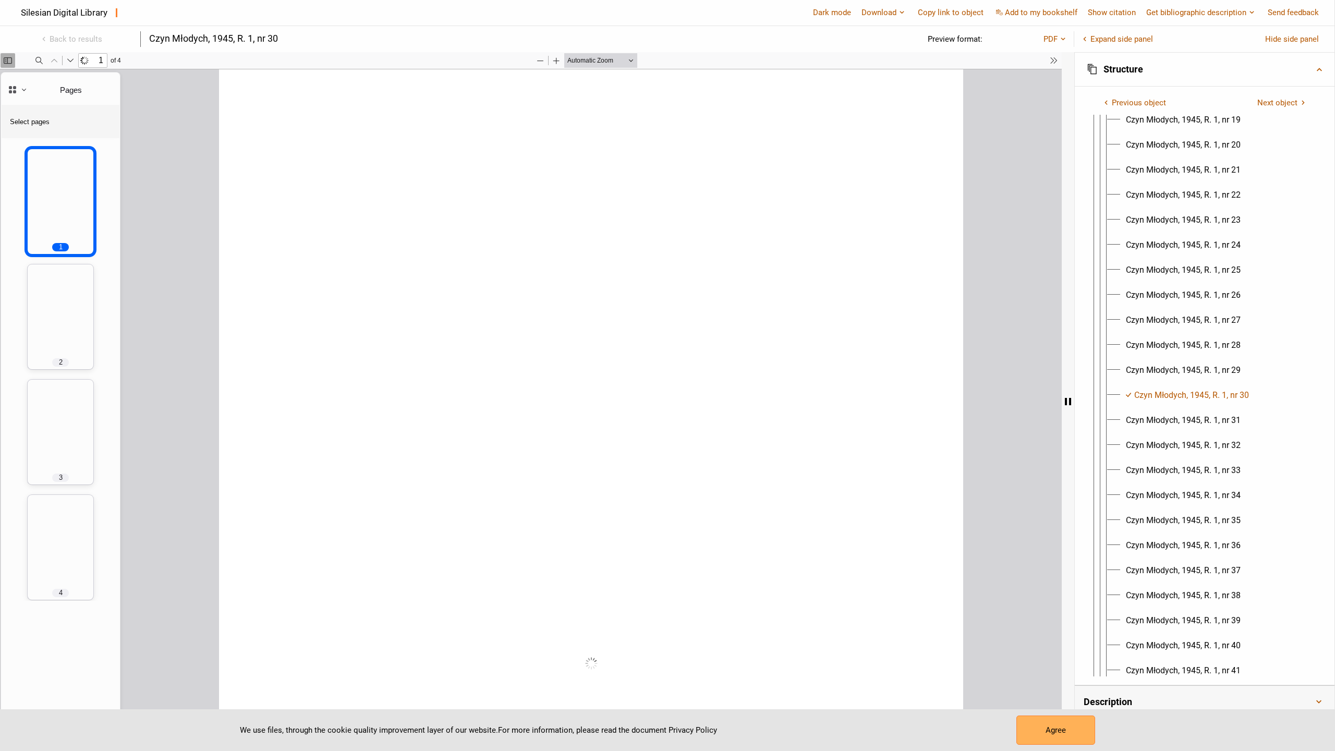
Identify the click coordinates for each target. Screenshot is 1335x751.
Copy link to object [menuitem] (951, 12)
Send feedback (1293, 12)
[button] (1204, 69)
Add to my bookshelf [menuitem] (1041, 12)
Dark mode (832, 12)
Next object (1277, 102)
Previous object (1139, 102)
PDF (1050, 39)
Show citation (1112, 12)
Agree (1056, 730)
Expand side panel (1121, 39)
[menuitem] (1183, 120)
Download (878, 12)
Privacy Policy (693, 730)
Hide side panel (1292, 39)
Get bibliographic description (1196, 12)
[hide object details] (1068, 401)
